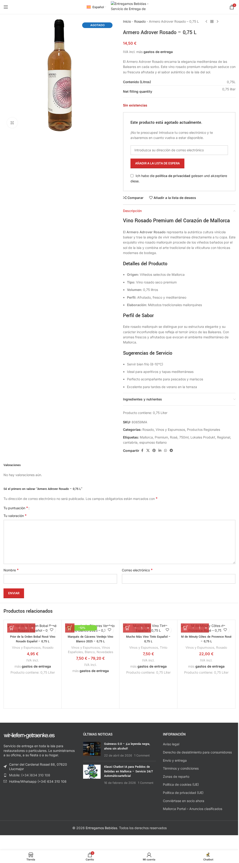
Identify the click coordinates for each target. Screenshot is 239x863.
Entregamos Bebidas (101, 828)
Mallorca (146, 437)
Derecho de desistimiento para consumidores (197, 752)
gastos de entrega (158, 52)
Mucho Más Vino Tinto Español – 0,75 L (148, 639)
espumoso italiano (153, 442)
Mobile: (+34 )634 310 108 (29, 775)
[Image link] (29, 735)
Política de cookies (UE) (181, 784)
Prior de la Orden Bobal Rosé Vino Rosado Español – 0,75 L (32, 639)
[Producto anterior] (206, 22)
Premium (161, 437)
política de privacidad (172, 176)
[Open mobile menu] (6, 7)
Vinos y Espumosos (170, 430)
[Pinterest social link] (154, 450)
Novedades (105, 652)
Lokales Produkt (202, 437)
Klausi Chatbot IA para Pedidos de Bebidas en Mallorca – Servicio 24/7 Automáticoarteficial (128, 771)
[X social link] (148, 450)
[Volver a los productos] (212, 22)
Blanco (90, 652)
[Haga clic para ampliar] (12, 122)
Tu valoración (15, 515)
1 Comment (142, 755)
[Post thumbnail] (92, 749)
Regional (223, 437)
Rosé (173, 437)
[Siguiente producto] (217, 22)
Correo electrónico (137, 570)
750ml (184, 437)
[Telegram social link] (171, 450)
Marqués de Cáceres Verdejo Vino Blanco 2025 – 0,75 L (90, 639)
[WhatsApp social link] (165, 450)
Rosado (140, 21)
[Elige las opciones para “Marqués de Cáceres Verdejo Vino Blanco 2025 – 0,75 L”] (69, 628)
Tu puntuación (16, 508)
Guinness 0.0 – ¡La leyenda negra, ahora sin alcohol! (127, 746)
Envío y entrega (175, 760)
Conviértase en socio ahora (183, 801)
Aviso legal (171, 744)
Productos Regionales (203, 430)
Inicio (127, 21)
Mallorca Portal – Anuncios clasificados (192, 809)
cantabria (130, 442)
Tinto (163, 647)
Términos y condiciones (181, 768)
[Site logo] (132, 7)
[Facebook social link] (142, 450)
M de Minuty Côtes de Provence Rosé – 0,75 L (206, 639)
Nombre (11, 570)
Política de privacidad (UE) (183, 793)
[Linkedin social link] (160, 450)
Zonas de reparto (176, 776)
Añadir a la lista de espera (157, 163)
